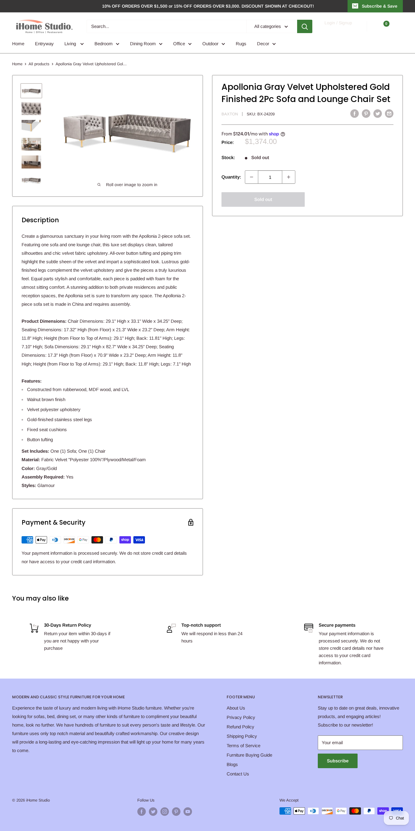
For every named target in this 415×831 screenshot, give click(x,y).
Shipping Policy (242, 736)
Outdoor (210, 43)
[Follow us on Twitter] (153, 811)
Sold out (263, 199)
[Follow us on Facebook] (141, 811)
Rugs (241, 43)
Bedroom (103, 43)
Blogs (232, 764)
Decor (263, 43)
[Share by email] (389, 113)
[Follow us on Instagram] (164, 811)
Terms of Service (243, 745)
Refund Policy (240, 726)
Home (18, 43)
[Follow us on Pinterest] (176, 811)
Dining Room (143, 43)
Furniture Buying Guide (249, 755)
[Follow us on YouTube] (187, 811)
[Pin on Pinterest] (366, 113)
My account (338, 29)
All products (39, 64)
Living (70, 43)
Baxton (229, 114)
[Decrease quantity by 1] (251, 177)
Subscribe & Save (379, 6)
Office (179, 43)
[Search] (304, 26)
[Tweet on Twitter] (377, 113)
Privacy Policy (241, 717)
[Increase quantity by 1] (288, 177)
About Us (236, 707)
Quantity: (231, 176)
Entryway (44, 43)
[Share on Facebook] (354, 113)
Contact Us (238, 773)
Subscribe (337, 760)
